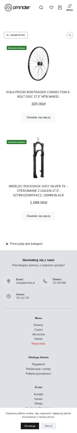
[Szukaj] (41, 7)
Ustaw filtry (17, 35)
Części (38, 329)
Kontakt (38, 394)
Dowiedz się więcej (38, 117)
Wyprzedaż (38, 343)
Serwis (38, 399)
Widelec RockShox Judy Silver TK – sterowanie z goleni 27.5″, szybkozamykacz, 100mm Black (38, 191)
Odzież (38, 338)
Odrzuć (49, 426)
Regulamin (38, 364)
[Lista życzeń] (51, 7)
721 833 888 (59, 282)
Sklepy (38, 403)
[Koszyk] (60, 7)
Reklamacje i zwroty (38, 368)
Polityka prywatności (38, 373)
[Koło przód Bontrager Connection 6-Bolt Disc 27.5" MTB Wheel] (38, 63)
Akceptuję (29, 426)
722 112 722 (22, 297)
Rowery (38, 324)
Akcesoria (38, 334)
